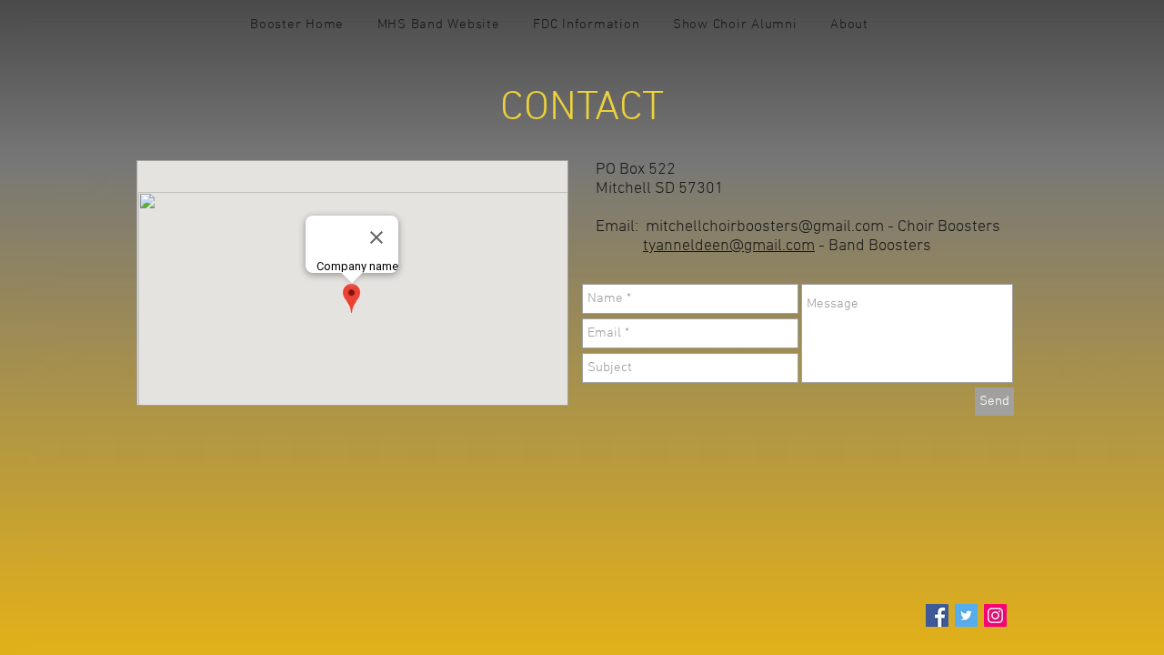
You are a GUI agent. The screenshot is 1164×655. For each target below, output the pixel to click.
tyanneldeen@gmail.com (729, 246)
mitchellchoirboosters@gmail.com (765, 227)
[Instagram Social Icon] (995, 615)
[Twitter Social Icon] (966, 615)
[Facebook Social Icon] (937, 615)
